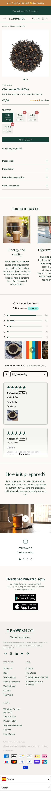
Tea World (8, 695)
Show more (24, 454)
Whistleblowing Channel (37, 677)
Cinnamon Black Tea (17, 26)
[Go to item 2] (32, 350)
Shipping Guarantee (12, 725)
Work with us (9, 686)
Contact (7, 690)
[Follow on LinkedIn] (16, 653)
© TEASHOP (8, 751)
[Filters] (6, 374)
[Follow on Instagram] (11, 653)
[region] (25, 546)
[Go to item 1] (13, 350)
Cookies (7, 729)
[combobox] (25, 779)
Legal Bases (9, 734)
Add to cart (25, 139)
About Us (7, 668)
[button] (35, 100)
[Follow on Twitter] (22, 653)
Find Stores (31, 673)
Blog (5, 673)
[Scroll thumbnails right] (44, 350)
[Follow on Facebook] (28, 653)
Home (4, 26)
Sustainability (9, 677)
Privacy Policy (9, 721)
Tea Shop (7, 85)
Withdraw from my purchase (14, 742)
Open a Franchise (11, 681)
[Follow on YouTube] (5, 653)
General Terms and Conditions (14, 746)
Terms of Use (9, 716)
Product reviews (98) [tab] (15, 365)
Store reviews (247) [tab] (36, 365)
